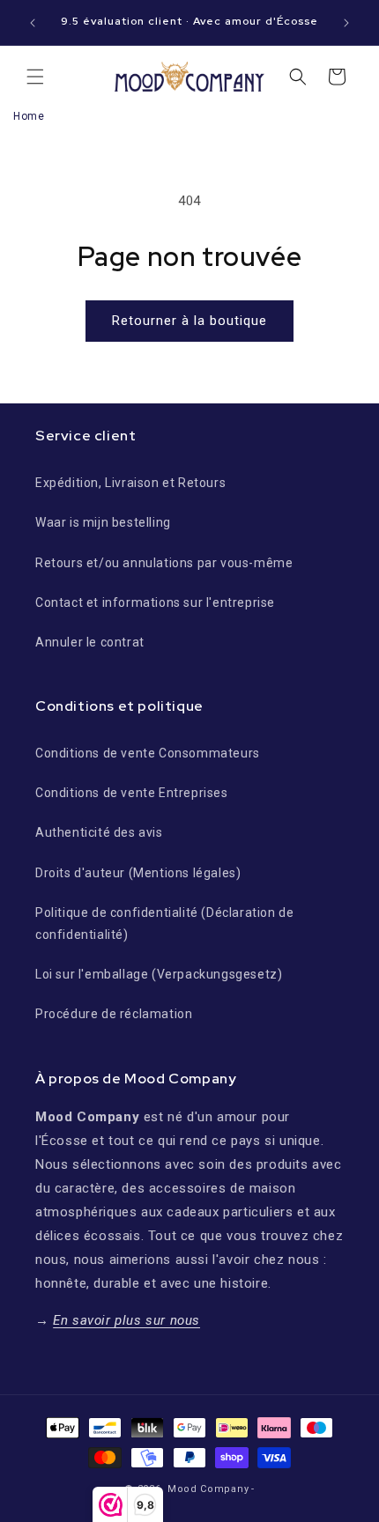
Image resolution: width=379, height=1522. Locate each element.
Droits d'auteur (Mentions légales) (138, 873)
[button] (35, 76)
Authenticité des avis (99, 832)
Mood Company (208, 1489)
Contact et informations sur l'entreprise (155, 602)
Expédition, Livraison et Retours (130, 483)
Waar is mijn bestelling (103, 522)
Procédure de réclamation (113, 1014)
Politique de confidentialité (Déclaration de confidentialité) (164, 923)
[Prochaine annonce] (346, 23)
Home (28, 116)
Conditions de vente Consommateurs (147, 753)
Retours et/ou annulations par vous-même (164, 563)
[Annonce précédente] (32, 23)
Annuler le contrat (90, 642)
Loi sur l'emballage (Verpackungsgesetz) (158, 974)
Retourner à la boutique (189, 321)
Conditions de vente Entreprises (131, 793)
